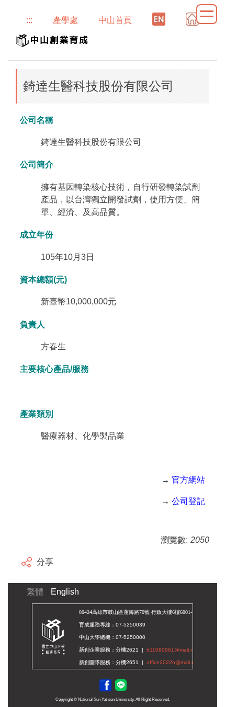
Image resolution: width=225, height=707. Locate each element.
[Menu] (206, 14)
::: (29, 20)
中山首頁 (115, 20)
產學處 (65, 20)
